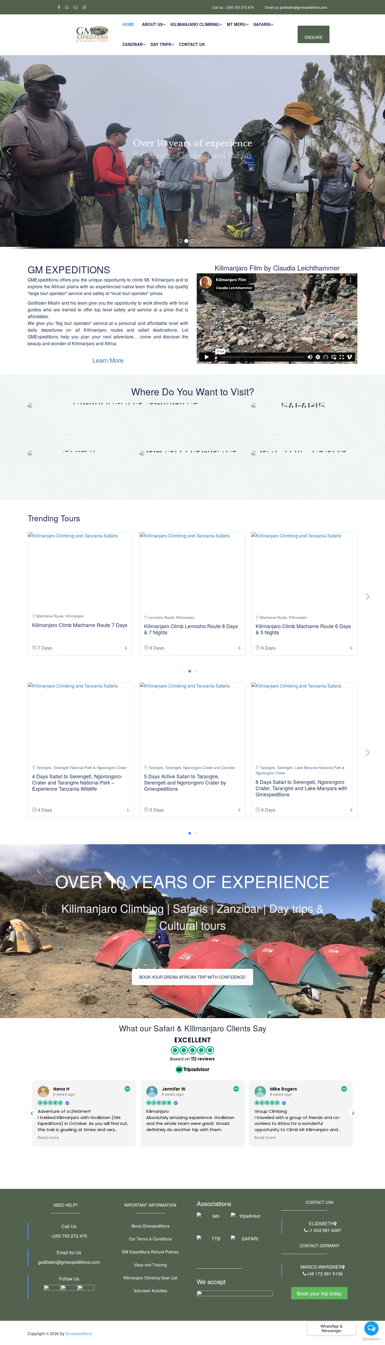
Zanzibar (132, 44)
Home (128, 24)
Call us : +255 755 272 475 (233, 7)
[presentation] (368, 596)
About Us (152, 24)
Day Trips (161, 44)
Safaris (261, 24)
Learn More (107, 360)
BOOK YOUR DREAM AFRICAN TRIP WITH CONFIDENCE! (192, 977)
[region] (192, 159)
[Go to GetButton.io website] (371, 1339)
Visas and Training (150, 1265)
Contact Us (192, 44)
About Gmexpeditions (150, 1226)
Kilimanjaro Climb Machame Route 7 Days (79, 624)
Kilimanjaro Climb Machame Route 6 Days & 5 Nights (303, 629)
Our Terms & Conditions (150, 1239)
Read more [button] (48, 1137)
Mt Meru (236, 24)
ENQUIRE (313, 37)
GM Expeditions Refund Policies (150, 1252)
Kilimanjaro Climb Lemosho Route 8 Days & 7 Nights (191, 629)
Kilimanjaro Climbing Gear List (150, 1277)
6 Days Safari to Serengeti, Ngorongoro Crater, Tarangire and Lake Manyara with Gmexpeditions (301, 788)
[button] (8, 151)
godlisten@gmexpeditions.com (69, 1262)
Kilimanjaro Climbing (195, 24)
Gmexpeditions (78, 1333)
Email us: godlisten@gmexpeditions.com (296, 7)
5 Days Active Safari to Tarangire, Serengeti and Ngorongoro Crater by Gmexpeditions (185, 782)
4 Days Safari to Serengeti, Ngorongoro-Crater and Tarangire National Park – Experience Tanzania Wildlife (77, 782)
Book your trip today (319, 1293)
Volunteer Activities (150, 1290)
